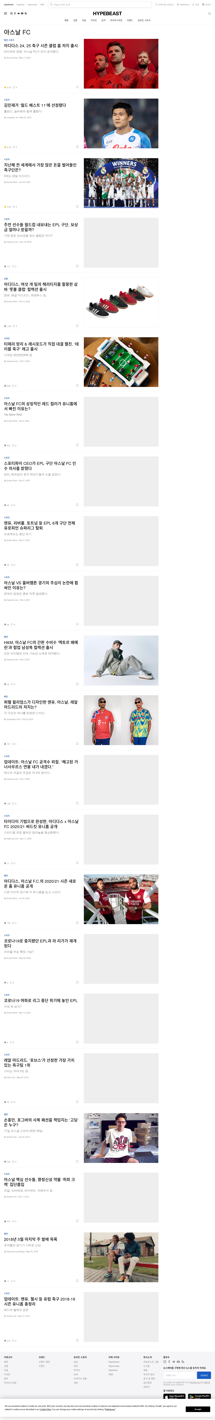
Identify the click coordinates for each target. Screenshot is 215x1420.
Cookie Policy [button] (45, 1409)
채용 (145, 1370)
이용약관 (207, 1382)
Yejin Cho (11, 1077)
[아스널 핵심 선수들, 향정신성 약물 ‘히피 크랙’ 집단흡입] (121, 1198)
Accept (198, 1409)
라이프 (77, 1370)
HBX (111, 1374)
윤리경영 (147, 1382)
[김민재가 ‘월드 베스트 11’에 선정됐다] (121, 123)
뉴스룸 (146, 1365)
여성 (76, 1365)
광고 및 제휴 (149, 1378)
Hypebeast (114, 1361)
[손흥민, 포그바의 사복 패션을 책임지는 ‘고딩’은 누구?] (121, 1138)
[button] (49, 87)
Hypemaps (114, 1365)
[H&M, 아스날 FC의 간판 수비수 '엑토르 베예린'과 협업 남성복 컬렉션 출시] (121, 660)
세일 (76, 1382)
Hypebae (113, 1370)
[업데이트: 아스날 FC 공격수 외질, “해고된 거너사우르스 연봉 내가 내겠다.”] (121, 780)
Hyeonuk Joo (12, 241)
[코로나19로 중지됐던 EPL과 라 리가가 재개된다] (121, 959)
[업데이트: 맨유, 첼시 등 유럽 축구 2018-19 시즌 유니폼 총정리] (121, 1317)
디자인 (94, 20)
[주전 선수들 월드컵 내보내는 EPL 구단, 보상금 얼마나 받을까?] (121, 243)
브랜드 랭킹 (44, 1361)
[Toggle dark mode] (209, 13)
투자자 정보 (148, 1374)
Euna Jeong (12, 57)
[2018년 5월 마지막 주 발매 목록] (121, 1257)
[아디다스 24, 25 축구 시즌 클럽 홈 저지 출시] (121, 64)
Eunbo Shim (12, 182)
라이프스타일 (116, 20)
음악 (104, 20)
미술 (84, 20)
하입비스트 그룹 (151, 1361)
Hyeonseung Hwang (16, 1251)
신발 (75, 20)
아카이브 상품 (80, 1378)
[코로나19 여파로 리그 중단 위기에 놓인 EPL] (121, 1019)
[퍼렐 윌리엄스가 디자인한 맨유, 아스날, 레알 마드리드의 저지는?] (121, 720)
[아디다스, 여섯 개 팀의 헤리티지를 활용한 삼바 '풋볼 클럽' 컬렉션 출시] (121, 302)
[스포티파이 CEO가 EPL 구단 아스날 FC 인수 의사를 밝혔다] (121, 481)
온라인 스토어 (144, 20)
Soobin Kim (12, 1136)
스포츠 (11, 40)
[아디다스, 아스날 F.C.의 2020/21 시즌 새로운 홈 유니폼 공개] (121, 899)
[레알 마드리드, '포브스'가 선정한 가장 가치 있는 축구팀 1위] (121, 1078)
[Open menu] (5, 13)
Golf (76, 1374)
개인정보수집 (195, 1382)
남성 (76, 1361)
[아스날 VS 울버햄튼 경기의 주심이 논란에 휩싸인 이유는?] (121, 601)
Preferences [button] (110, 1409)
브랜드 (130, 20)
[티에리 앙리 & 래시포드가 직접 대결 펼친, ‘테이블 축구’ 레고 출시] (121, 362)
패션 (67, 20)
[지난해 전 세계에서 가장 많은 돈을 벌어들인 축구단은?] (121, 183)
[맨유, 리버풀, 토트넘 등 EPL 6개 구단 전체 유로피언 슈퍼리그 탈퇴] (121, 541)
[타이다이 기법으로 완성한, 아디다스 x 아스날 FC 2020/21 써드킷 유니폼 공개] (121, 840)
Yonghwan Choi (14, 719)
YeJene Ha (11, 1316)
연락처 (146, 1386)
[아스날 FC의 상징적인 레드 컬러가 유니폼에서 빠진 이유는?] (121, 422)
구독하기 (204, 1375)
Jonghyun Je (12, 117)
